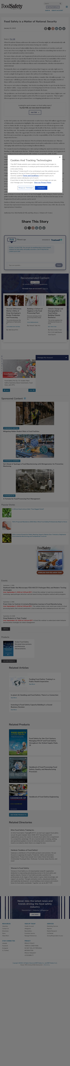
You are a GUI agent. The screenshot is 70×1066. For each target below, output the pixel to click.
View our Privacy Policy (42, 183)
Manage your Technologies (26, 188)
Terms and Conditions (31, 176)
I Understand (41, 188)
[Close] (60, 157)
